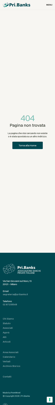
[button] (49, 4)
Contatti (7, 376)
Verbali (6, 361)
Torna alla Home (27, 145)
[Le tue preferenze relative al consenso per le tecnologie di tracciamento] (50, 400)
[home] (16, 4)
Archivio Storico (11, 366)
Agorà (6, 332)
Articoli (7, 341)
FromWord (15, 392)
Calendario (9, 356)
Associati (8, 327)
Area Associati (10, 352)
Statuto (7, 323)
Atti (4, 337)
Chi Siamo (8, 318)
